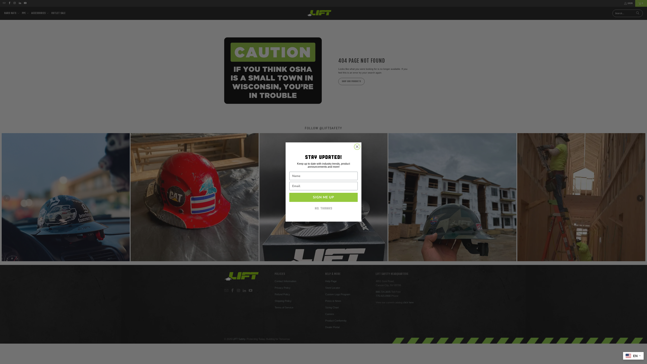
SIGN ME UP (323, 197)
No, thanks (323, 208)
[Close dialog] (357, 147)
